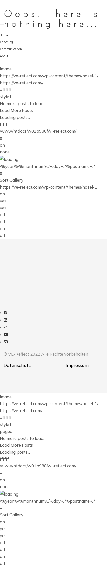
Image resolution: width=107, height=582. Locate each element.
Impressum (77, 365)
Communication (11, 49)
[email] (6, 342)
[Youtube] (6, 334)
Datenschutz (17, 365)
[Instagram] (5, 327)
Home (4, 35)
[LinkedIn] (5, 320)
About (4, 56)
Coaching (6, 42)
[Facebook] (5, 312)
